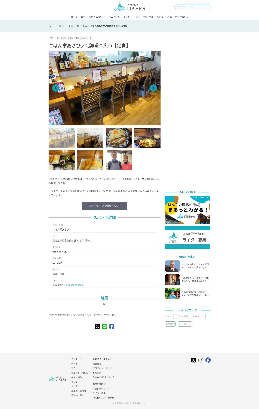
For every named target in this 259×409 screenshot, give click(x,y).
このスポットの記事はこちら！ (104, 206)
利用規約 (97, 372)
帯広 (85, 26)
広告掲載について (101, 388)
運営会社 (97, 363)
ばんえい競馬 (182, 316)
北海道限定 (170, 324)
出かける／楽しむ (97, 16)
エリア (136, 16)
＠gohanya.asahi (74, 285)
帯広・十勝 (148, 16)
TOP (51, 26)
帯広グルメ (85, 38)
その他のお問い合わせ (103, 397)
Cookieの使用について (103, 377)
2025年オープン (198, 316)
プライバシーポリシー (103, 368)
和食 (51, 37)
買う (83, 16)
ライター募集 (99, 393)
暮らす (126, 16)
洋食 (57, 37)
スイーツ (169, 316)
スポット (61, 26)
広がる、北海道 (164, 16)
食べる (74, 16)
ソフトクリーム (185, 324)
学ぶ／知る (114, 16)
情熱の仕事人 (181, 16)
